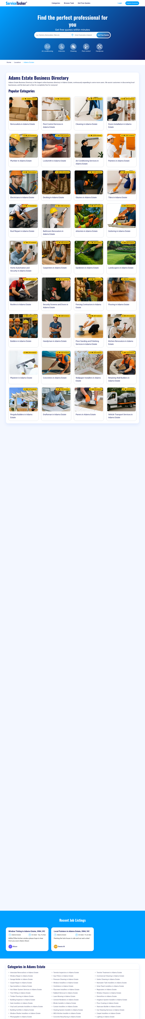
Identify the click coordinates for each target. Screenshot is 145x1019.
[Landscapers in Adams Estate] (121, 253)
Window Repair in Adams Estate (21, 976)
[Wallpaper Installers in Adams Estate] (89, 363)
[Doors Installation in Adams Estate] (121, 109)
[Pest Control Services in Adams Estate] (56, 109)
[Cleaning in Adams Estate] (89, 109)
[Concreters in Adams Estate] (56, 363)
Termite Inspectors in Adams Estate (66, 973)
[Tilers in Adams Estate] (121, 182)
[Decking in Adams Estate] (56, 182)
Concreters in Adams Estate (55, 378)
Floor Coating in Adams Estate (107, 1003)
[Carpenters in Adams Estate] (56, 253)
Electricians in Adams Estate (22, 197)
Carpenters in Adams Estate (55, 268)
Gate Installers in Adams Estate (21, 1003)
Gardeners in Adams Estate (87, 268)
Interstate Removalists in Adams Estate (24, 973)
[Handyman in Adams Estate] (56, 326)
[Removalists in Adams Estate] (23, 109)
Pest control (86, 51)
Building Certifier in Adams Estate (22, 1010)
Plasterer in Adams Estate (21, 378)
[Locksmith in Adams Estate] (56, 146)
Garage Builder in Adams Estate (21, 979)
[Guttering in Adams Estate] (121, 216)
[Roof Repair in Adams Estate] (23, 216)
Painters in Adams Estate (119, 161)
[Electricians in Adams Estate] (23, 182)
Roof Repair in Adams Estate (22, 231)
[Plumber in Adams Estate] (23, 146)
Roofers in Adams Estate (20, 304)
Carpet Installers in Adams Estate (108, 1013)
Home (9, 62)
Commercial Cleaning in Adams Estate (110, 976)
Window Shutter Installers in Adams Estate (25, 1013)
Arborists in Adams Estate (87, 231)
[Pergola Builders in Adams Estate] (23, 399)
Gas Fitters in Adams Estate (63, 976)
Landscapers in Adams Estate (120, 268)
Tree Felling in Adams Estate (20, 993)
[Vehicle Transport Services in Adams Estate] (121, 399)
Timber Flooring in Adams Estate (22, 996)
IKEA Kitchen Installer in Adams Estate (67, 1013)
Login (120, 3)
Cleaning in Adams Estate (86, 124)
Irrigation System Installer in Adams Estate (112, 1000)
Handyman (99, 51)
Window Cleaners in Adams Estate (109, 993)
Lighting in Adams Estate (105, 1017)
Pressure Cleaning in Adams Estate (65, 979)
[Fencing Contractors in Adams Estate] (89, 289)
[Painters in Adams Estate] (121, 146)
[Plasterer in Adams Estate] (23, 363)
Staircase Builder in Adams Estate (109, 1007)
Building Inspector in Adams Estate (22, 1000)
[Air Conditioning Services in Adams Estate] (89, 146)
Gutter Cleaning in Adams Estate (108, 979)
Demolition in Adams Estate (107, 996)
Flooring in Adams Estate (118, 304)
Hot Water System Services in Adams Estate (26, 990)
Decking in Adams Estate (53, 197)
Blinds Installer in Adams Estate (64, 1003)
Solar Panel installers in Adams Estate (110, 986)
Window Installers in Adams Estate (65, 983)
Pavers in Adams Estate (86, 414)
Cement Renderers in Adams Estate (66, 1000)
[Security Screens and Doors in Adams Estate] (56, 289)
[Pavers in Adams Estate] (89, 399)
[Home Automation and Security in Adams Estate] (23, 253)
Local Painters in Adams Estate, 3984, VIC (72, 931)
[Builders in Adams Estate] (23, 326)
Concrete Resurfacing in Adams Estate (67, 1017)
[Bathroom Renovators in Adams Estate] (56, 216)
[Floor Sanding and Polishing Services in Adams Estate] (89, 326)
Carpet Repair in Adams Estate (21, 983)
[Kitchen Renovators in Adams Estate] (121, 326)
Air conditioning (47, 51)
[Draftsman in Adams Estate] (56, 399)
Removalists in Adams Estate (22, 124)
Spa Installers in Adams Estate (21, 986)
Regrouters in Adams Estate (107, 990)
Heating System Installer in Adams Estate (68, 1010)
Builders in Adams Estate (20, 341)
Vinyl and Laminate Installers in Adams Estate (26, 1007)
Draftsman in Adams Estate (54, 414)
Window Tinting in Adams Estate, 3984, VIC (26, 931)
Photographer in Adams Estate (21, 1017)
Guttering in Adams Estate (119, 231)
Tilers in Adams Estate (117, 197)
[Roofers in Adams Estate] (23, 289)
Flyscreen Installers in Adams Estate (66, 990)
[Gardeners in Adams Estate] (89, 253)
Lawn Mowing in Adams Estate (64, 996)
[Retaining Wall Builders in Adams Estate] (121, 363)
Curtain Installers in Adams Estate (65, 1007)
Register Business (132, 3)
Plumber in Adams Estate (21, 161)
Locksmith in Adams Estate (54, 161)
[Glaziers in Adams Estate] (89, 182)
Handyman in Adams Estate (55, 341)
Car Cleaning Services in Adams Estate (110, 1010)
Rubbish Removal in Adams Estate (65, 993)
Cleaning (73, 51)
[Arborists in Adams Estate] (89, 216)
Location (17, 62)
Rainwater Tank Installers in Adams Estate (112, 983)
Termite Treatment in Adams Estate (109, 973)
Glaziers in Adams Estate (86, 197)
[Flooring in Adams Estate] (121, 289)
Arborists (61, 51)
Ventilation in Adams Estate (63, 986)
